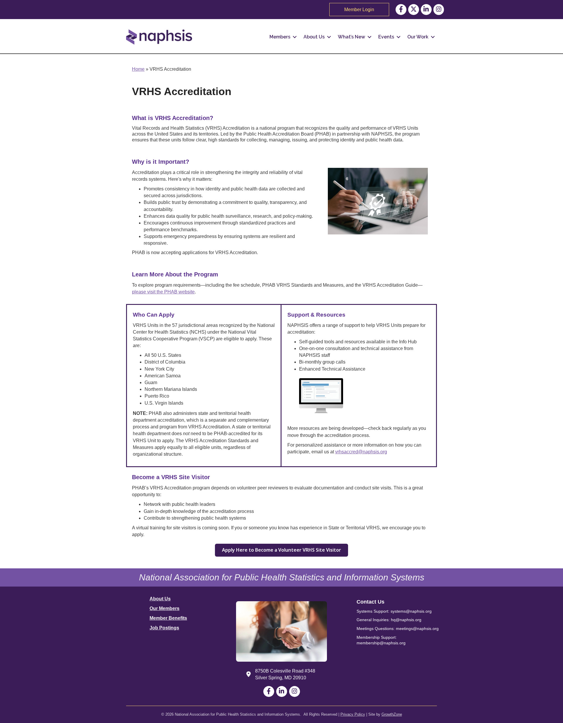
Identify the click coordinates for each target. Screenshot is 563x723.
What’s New (351, 37)
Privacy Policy (352, 714)
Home (138, 69)
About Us (314, 37)
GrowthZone (391, 714)
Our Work (417, 37)
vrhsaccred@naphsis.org (361, 451)
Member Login (359, 9)
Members (279, 37)
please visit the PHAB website (163, 291)
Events (386, 37)
